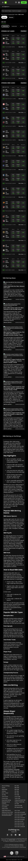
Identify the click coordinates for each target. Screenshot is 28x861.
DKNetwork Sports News (7, 812)
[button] (7, 6)
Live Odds (17, 803)
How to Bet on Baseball (20, 817)
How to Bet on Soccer (19, 823)
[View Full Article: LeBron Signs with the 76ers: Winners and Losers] (14, 283)
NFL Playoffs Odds (19, 807)
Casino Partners (5, 805)
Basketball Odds (13, 14)
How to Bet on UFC (19, 816)
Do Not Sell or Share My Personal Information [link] (7, 814)
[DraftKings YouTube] (19, 835)
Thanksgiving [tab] (14, 26)
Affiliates (4, 791)
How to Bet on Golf (19, 821)
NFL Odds (17, 785)
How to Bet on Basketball (20, 814)
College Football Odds (19, 802)
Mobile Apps (4, 789)
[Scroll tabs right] (24, 26)
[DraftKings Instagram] (15, 835)
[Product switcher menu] (3, 2)
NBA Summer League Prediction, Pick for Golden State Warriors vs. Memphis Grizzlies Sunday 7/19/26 (14, 333)
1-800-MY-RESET (11, 840)
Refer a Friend (5, 793)
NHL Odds (17, 793)
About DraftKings (6, 785)
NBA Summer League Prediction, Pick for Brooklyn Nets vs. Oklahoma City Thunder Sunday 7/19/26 (14, 388)
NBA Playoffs (9, 536)
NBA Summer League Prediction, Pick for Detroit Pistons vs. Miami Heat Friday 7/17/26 (14, 414)
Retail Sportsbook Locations (6, 802)
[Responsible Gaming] (14, 2)
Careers (3, 787)
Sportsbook (4, 14)
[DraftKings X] (11, 835)
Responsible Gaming (6, 800)
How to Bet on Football (20, 812)
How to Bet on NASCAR (20, 826)
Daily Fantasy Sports (6, 810)
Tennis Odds (17, 798)
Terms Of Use (5, 796)
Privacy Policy (5, 798)
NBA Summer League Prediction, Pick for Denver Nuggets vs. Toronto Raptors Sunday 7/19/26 (14, 361)
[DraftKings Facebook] (7, 835)
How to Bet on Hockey (19, 819)
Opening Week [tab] (5, 26)
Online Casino (5, 808)
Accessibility (4, 806)
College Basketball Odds (20, 800)
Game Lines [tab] (3, 22)
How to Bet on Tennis (19, 825)
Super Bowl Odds (18, 805)
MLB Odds (17, 789)
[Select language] (18, 2)
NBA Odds (17, 787)
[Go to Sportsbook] (5, 2)
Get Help (4, 794)
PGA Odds (17, 794)
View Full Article (7, 299)
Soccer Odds (17, 796)
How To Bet (17, 810)
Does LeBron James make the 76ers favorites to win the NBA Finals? (13, 308)
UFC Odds (17, 791)
